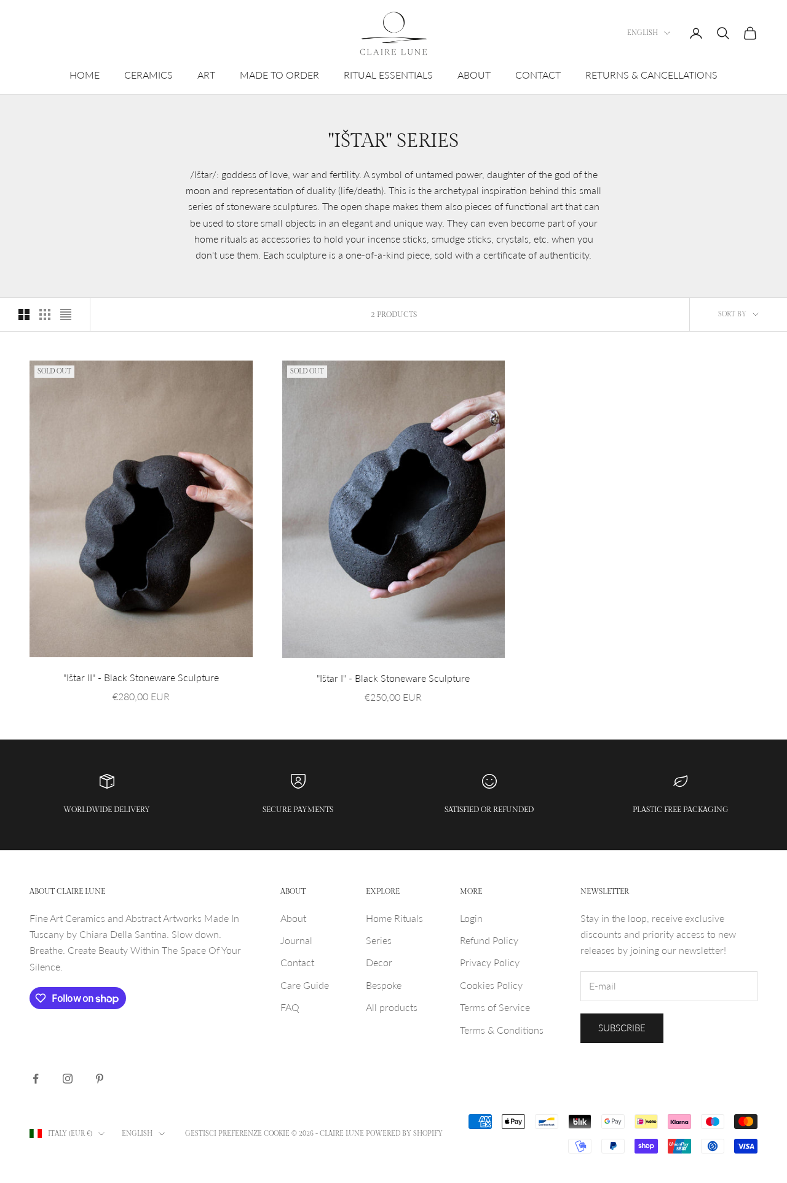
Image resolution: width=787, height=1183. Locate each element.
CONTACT (538, 74)
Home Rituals (394, 918)
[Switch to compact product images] (65, 314)
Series (379, 940)
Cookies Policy (491, 985)
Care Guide (304, 985)
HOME (84, 74)
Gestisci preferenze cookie (237, 1134)
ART (206, 74)
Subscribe (622, 1027)
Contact (297, 962)
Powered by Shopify (404, 1134)
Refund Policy (489, 940)
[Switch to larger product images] (24, 314)
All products (391, 1007)
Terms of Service (495, 1007)
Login (471, 918)
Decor (379, 962)
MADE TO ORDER (279, 74)
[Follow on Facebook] (36, 1078)
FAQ (289, 1007)
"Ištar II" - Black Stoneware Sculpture (141, 677)
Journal (296, 940)
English (642, 33)
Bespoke (383, 985)
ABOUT (474, 74)
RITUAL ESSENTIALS (388, 74)
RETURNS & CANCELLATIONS (651, 74)
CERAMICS (148, 74)
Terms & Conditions (502, 1030)
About (293, 918)
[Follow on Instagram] (67, 1078)
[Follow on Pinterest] (99, 1078)
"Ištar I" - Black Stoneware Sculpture (393, 678)
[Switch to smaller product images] (44, 314)
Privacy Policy (490, 962)
